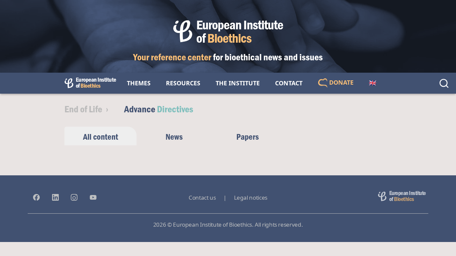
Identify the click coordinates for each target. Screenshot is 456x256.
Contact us (202, 197)
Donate (340, 82)
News (174, 136)
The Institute (238, 83)
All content (100, 136)
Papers (247, 136)
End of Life (83, 109)
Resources (183, 83)
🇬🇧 (372, 83)
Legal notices (250, 197)
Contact (288, 83)
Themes (139, 83)
